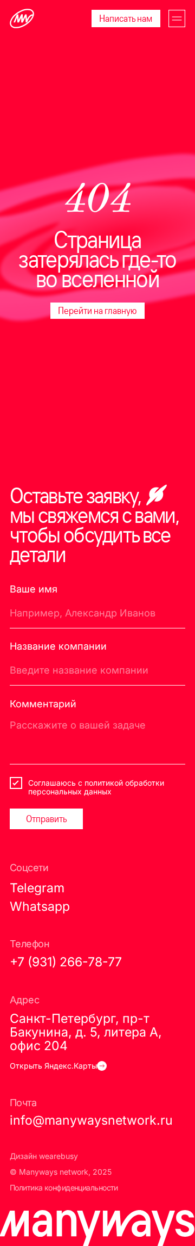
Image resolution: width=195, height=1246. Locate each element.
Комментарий (43, 704)
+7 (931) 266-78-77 (66, 961)
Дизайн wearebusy (44, 1156)
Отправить (46, 818)
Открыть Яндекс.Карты (53, 1066)
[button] (177, 18)
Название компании (58, 646)
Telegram (37, 887)
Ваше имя (33, 589)
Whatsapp (40, 906)
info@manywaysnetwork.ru (91, 1120)
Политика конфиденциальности (64, 1187)
